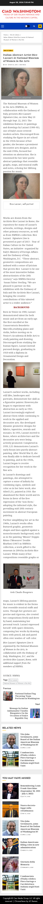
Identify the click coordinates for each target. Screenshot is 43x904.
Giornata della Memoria (27, 863)
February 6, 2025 (27, 867)
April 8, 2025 (26, 748)
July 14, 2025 (26, 796)
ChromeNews (20, 901)
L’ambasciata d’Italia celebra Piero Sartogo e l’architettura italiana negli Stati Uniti (29, 759)
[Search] (34, 26)
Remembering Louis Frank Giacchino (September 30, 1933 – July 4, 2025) (30, 789)
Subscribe (40, 26)
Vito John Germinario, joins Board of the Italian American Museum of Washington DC (30, 739)
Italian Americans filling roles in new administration (29, 845)
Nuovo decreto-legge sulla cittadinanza (28, 808)
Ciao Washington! (21, 11)
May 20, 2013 (13, 65)
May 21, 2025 (26, 813)
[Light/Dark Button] (27, 26)
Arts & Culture (8, 50)
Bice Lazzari (13, 680)
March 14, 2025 (27, 850)
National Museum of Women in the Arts (17, 683)
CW (6, 65)
